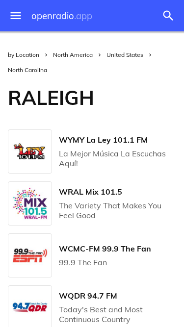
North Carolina (27, 70)
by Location (23, 54)
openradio (61, 16)
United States (124, 54)
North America (73, 54)
